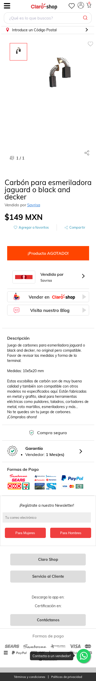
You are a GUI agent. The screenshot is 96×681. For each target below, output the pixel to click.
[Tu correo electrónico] (48, 520)
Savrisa (33, 204)
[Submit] (85, 18)
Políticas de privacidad (66, 677)
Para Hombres (70, 533)
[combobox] (47, 18)
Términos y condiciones (29, 677)
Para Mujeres (25, 533)
